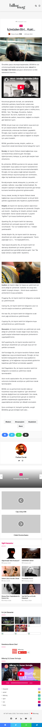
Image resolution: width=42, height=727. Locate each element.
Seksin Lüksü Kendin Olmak (10, 578)
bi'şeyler (5, 689)
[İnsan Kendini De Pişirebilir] (21, 620)
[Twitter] (12, 435)
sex (25, 21)
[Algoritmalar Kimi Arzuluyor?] (11, 553)
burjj (4, 705)
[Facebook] (5, 435)
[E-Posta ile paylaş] (26, 435)
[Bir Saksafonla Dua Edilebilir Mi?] (34, 635)
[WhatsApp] (19, 435)
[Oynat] (4, 683)
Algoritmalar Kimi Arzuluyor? (10, 560)
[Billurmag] (17, 6)
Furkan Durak (15, 34)
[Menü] (39, 6)
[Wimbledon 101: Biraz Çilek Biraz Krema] (21, 635)
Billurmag (35, 713)
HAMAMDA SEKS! (28, 560)
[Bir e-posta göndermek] (21, 34)
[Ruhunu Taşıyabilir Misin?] (8, 620)
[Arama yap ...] (36, 6)
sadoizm (32, 422)
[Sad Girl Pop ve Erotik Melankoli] (31, 589)
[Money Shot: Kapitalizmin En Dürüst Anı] (11, 589)
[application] (21, 674)
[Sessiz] (35, 683)
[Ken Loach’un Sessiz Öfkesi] (34, 628)
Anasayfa (20, 21)
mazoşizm (20, 422)
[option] (21, 477)
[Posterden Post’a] (31, 571)
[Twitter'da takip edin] (19, 34)
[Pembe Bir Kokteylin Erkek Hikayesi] (8, 635)
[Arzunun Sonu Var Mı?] (8, 628)
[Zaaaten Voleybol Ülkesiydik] (21, 628)
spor (4, 698)
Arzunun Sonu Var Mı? (21, 479)
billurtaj (5, 695)
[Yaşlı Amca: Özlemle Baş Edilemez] (34, 620)
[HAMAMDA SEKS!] (31, 553)
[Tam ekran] (38, 683)
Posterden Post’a (27, 578)
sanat (4, 692)
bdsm (9, 422)
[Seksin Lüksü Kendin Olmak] (11, 571)
